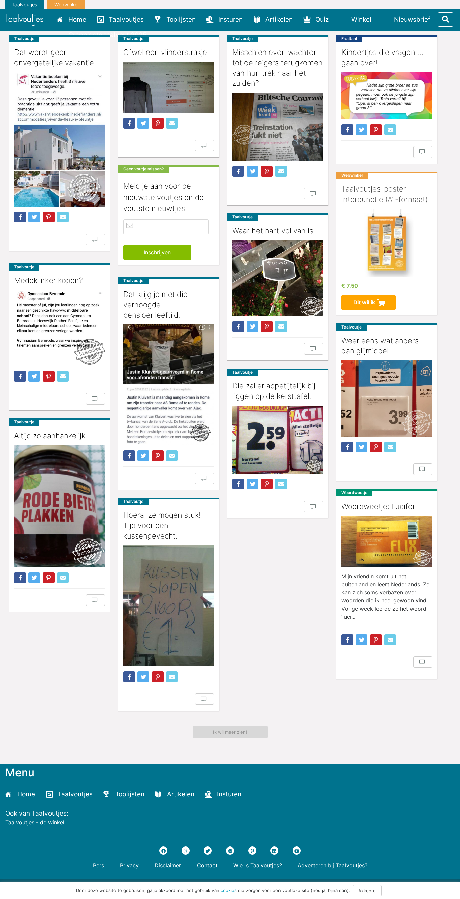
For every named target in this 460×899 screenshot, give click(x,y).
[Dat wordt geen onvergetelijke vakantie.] (59, 139)
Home (77, 19)
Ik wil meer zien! (230, 732)
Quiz (322, 19)
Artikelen (279, 19)
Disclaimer (168, 865)
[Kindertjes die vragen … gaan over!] (386, 95)
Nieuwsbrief (412, 19)
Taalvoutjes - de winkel (34, 822)
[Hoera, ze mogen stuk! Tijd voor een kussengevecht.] (168, 605)
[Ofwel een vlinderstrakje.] (168, 87)
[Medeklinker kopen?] (59, 328)
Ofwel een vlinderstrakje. (166, 52)
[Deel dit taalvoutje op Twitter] (34, 217)
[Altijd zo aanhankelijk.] (59, 506)
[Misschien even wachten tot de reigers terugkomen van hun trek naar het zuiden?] (277, 127)
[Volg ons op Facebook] (163, 850)
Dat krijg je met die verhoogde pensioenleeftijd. (155, 304)
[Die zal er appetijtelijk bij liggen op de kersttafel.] (277, 440)
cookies (229, 890)
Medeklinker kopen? (48, 280)
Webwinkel (66, 4)
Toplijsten (181, 19)
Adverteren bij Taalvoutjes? (332, 865)
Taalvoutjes (24, 4)
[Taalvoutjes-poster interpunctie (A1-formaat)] (386, 243)
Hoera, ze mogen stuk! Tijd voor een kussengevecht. (162, 525)
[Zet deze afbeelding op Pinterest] (49, 217)
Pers (98, 865)
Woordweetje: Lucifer (378, 506)
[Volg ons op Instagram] (186, 850)
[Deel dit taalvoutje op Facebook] (20, 217)
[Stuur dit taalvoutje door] (63, 217)
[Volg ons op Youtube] (297, 850)
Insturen (230, 19)
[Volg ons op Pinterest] (252, 850)
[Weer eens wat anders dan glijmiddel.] (386, 398)
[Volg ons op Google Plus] (230, 850)
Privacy (129, 865)
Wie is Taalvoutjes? (257, 865)
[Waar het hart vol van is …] (277, 278)
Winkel (361, 19)
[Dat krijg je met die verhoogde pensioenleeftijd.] (168, 384)
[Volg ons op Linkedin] (274, 850)
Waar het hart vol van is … (276, 230)
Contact (207, 865)
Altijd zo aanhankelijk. (50, 435)
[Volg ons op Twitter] (208, 850)
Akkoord (367, 890)
